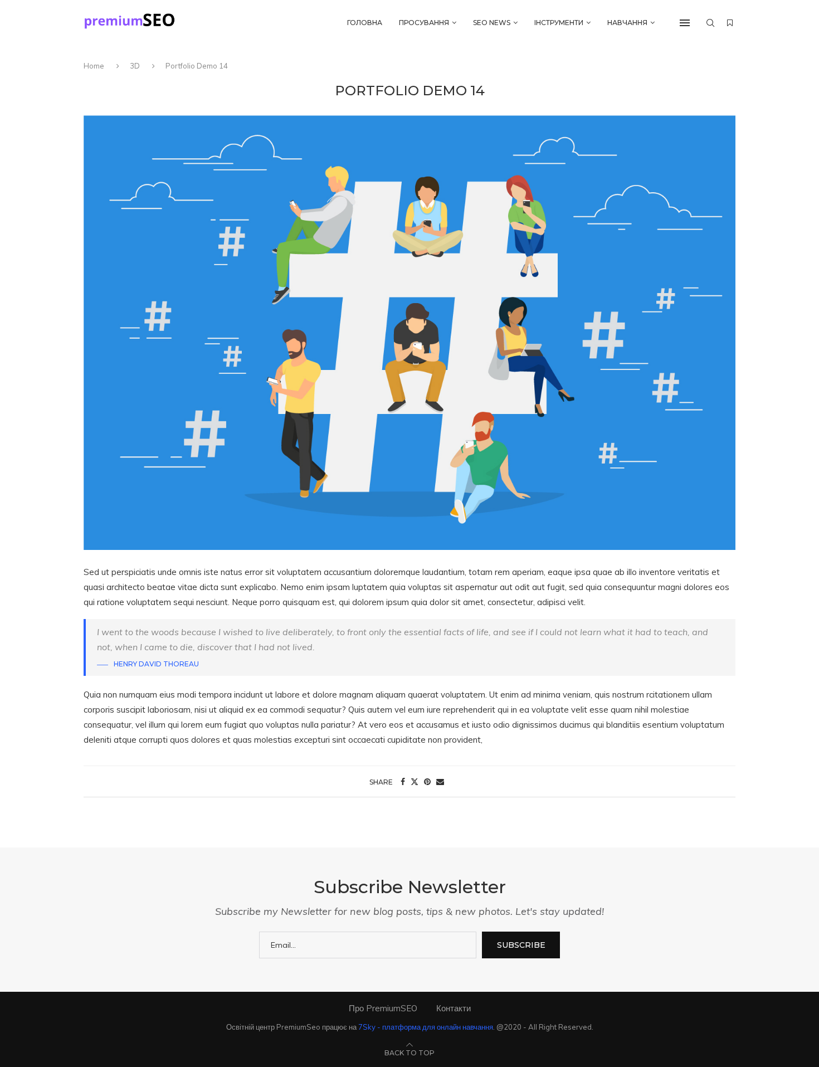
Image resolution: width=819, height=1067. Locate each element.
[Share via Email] (440, 782)
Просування (424, 22)
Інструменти (558, 22)
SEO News (491, 22)
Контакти (453, 1008)
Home (95, 65)
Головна (364, 22)
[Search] (710, 23)
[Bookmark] (729, 23)
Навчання (627, 22)
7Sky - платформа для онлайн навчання (425, 1026)
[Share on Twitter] (414, 782)
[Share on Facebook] (403, 782)
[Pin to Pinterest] (427, 782)
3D (135, 65)
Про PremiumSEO (383, 1008)
